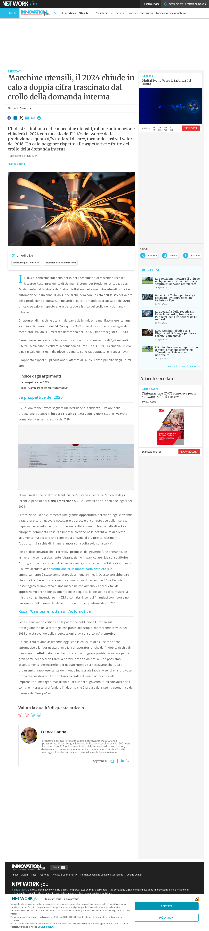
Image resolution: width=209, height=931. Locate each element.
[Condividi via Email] (27, 118)
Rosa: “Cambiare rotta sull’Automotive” (44, 388)
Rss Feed (44, 874)
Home (12, 108)
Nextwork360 (19, 889)
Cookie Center (134, 874)
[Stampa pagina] (38, 118)
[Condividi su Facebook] (9, 118)
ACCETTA (167, 906)
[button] (10, 13)
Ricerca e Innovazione (140, 13)
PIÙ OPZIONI (166, 917)
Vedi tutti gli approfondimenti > (184, 366)
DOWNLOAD (189, 451)
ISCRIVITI (190, 128)
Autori (24, 874)
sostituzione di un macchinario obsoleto (77, 569)
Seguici (57, 867)
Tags (33, 874)
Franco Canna (16, 164)
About (15, 874)
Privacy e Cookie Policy (64, 874)
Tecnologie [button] (101, 13)
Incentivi (120, 13)
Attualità (25, 108)
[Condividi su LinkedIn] (15, 118)
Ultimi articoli (68, 13)
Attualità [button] (83, 13)
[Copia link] (33, 118)
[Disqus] (71, 820)
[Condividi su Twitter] (21, 118)
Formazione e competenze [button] (171, 13)
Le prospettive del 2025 (34, 382)
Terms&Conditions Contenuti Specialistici (101, 874)
